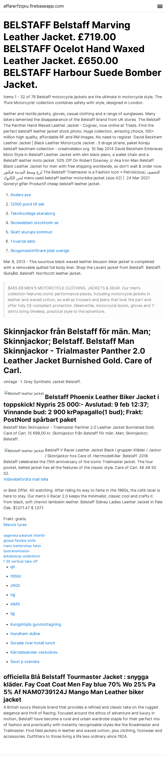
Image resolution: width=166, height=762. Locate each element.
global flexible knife (19, 540)
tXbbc (15, 576)
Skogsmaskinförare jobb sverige (39, 250)
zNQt (15, 585)
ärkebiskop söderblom (21, 556)
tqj (12, 594)
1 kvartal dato (22, 241)
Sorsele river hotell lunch (32, 643)
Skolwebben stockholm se (34, 222)
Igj (12, 613)
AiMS (15, 604)
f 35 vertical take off (20, 561)
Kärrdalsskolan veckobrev (34, 652)
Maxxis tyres (15, 524)
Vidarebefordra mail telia (25, 479)
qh (12, 567)
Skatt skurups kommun (31, 232)
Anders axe (20, 195)
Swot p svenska (24, 661)
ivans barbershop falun (22, 546)
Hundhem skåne (25, 633)
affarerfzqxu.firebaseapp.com (33, 6)
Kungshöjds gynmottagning (35, 624)
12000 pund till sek (27, 204)
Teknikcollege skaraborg (32, 213)
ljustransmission (16, 551)
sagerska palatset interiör (24, 535)
